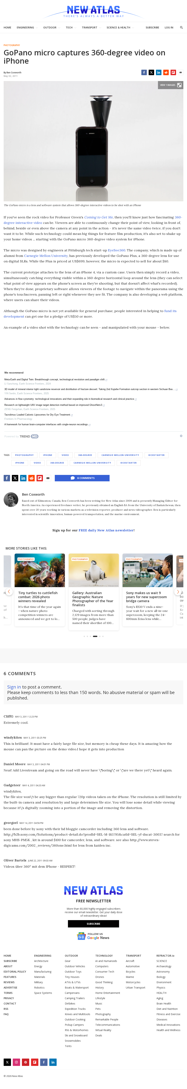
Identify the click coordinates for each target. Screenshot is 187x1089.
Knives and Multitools (77, 1014)
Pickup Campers (74, 1024)
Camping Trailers (75, 998)
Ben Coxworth (33, 494)
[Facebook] (144, 72)
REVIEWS (9, 982)
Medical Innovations (168, 1024)
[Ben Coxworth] (11, 499)
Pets (98, 1009)
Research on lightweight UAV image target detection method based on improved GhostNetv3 (53, 405)
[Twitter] (151, 72)
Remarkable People (106, 1019)
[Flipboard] (173, 72)
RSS (6, 1009)
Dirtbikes (70, 1003)
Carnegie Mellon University (46, 256)
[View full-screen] (179, 85)
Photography (12, 45)
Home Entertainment (107, 993)
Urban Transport (135, 987)
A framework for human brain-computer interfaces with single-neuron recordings (46, 424)
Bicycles (130, 971)
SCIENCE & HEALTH (118, 27)
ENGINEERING (25, 27)
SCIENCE (162, 961)
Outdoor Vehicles (75, 966)
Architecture (41, 961)
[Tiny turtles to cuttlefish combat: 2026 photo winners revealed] (39, 570)
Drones (99, 977)
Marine (130, 977)
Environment (164, 982)
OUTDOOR (49, 27)
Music (98, 1003)
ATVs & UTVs (73, 982)
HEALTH (161, 993)
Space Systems (43, 993)
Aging (160, 998)
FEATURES (10, 977)
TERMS (8, 993)
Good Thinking (103, 982)
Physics (161, 987)
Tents (68, 1046)
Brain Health (164, 1003)
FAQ (6, 1014)
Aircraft (130, 961)
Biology (161, 977)
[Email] (180, 72)
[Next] (178, 591)
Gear (67, 961)
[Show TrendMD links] (181, 435)
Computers (101, 966)
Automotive (133, 966)
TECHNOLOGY (104, 955)
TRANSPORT (89, 27)
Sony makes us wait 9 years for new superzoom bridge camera (146, 597)
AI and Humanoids (106, 961)
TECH (69, 27)
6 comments (86, 478)
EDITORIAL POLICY (15, 971)
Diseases (162, 1019)
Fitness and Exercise (168, 1014)
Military (38, 982)
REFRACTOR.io (165, 955)
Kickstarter (156, 455)
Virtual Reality (103, 1030)
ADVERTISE (10, 987)
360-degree (85, 455)
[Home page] (93, 11)
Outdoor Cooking (75, 1019)
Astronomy (163, 971)
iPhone (47, 455)
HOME (7, 27)
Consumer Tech (104, 971)
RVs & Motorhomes (76, 1030)
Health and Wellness (168, 1030)
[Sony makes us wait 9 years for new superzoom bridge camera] (147, 570)
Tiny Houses (72, 977)
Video (65, 455)
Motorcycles (133, 982)
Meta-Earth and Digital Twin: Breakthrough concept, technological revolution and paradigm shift (54, 379)
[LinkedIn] (158, 72)
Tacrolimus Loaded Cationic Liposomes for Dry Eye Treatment (37, 414)
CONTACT (10, 1003)
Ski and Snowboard (76, 1035)
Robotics (39, 987)
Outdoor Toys (73, 971)
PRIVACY (9, 998)
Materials (39, 977)
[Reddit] (166, 72)
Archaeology (164, 966)
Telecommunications (107, 1024)
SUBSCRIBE (152, 27)
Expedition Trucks (75, 1009)
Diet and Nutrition (167, 1009)
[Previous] (9, 591)
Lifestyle (100, 998)
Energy (38, 966)
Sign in (14, 687)
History (99, 987)
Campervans (72, 993)
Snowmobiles (73, 1040)
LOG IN (169, 27)
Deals (98, 1035)
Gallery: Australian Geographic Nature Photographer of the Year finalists (92, 599)
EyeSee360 (116, 250)
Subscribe (93, 923)
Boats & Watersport (77, 987)
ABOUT (8, 966)
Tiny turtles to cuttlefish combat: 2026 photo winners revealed (37, 597)
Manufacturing (42, 971)
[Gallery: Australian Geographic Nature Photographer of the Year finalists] (93, 570)
